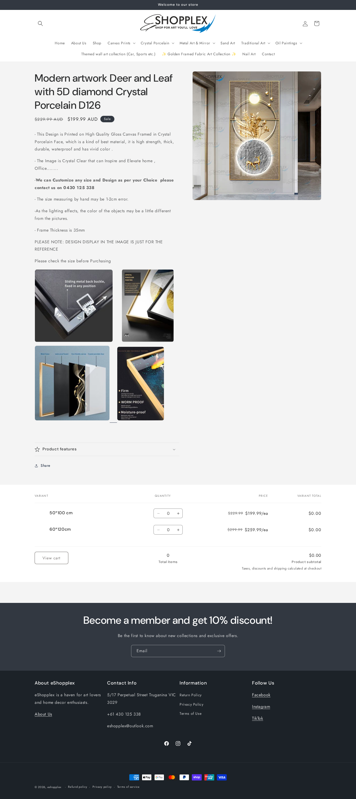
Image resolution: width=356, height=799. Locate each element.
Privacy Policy (191, 704)
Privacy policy (102, 787)
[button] (40, 23)
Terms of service (128, 787)
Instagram (261, 707)
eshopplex (54, 787)
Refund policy (77, 787)
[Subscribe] (219, 651)
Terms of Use (190, 713)
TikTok (257, 718)
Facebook (261, 695)
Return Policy (191, 695)
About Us (43, 714)
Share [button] (45, 465)
